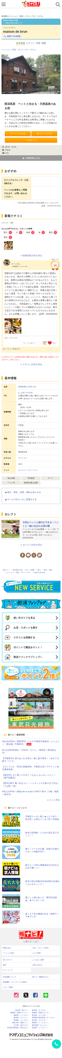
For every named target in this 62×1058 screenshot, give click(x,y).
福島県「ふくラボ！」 (22, 1015)
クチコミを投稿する (24, 637)
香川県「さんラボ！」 (40, 1020)
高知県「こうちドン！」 (41, 1027)
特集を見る (7, 948)
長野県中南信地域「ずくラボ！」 (44, 1017)
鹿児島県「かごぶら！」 (41, 1025)
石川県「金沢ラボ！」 (22, 1025)
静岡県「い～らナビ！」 (41, 1022)
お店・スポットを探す (26, 627)
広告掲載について (9, 977)
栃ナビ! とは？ (32, 941)
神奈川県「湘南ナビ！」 (21, 1022)
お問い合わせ (37, 965)
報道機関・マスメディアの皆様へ (15, 982)
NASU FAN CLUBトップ (13, 23)
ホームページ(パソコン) (27, 470)
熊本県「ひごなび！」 (40, 1010)
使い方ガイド (8, 960)
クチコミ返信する (13, 349)
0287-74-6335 (13, 36)
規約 (4, 965)
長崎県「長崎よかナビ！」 (42, 1013)
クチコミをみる (19, 134)
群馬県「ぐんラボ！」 (22, 1020)
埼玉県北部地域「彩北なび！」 (18, 1027)
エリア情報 (36, 953)
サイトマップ (8, 970)
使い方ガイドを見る (24, 617)
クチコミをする (45, 134)
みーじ (14, 264)
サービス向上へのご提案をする (22, 499)
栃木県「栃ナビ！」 (22, 1010)
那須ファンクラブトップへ (28, 657)
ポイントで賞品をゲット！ (28, 647)
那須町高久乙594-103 (27, 387)
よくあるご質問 (38, 960)
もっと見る (54, 800)
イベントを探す (8, 953)
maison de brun (15, 31)
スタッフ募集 (8, 987)
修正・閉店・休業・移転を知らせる (24, 492)
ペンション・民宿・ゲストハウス (15, 50)
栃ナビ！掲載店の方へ (40, 977)
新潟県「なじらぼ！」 (40, 1015)
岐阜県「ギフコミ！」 (22, 1017)
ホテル (33, 50)
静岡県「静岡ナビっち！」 (20, 1013)
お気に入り (32, 140)
